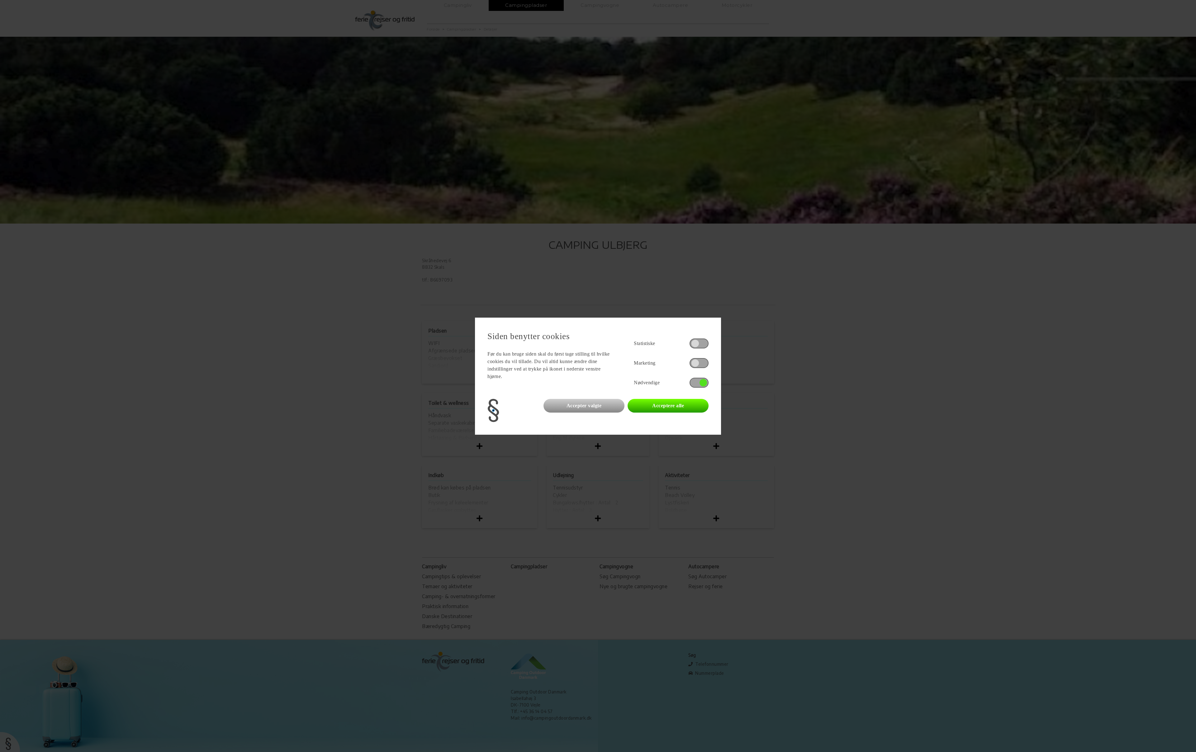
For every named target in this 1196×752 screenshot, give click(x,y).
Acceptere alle (668, 405)
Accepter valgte (584, 405)
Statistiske (644, 343)
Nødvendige (647, 382)
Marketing (645, 363)
